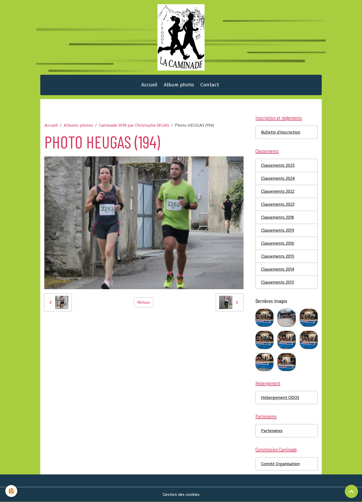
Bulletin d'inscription (280, 132)
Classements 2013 (277, 282)
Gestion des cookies (181, 494)
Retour (143, 302)
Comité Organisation (280, 463)
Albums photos (78, 125)
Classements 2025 (278, 165)
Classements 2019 (277, 230)
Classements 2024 (278, 178)
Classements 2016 (277, 243)
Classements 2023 (277, 204)
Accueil (149, 85)
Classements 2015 (277, 256)
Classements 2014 (277, 269)
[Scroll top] (351, 491)
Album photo (179, 85)
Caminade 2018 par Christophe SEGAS (134, 125)
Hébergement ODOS (280, 397)
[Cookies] (11, 491)
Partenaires (271, 430)
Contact (209, 85)
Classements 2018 (277, 217)
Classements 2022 (277, 191)
